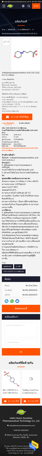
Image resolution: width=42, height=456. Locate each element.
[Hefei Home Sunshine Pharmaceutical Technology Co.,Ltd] (11, 6)
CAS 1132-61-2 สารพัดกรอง (14, 271)
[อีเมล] (17, 301)
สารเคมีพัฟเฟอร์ (23, 29)
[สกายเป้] (6, 301)
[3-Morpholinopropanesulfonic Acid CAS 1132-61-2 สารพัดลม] (25, 54)
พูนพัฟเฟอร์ (8, 266)
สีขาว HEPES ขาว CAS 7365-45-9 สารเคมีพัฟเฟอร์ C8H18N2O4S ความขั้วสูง (11, 391)
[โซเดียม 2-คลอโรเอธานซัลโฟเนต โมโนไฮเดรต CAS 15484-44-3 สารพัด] (30, 379)
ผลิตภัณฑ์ (11, 29)
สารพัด (18, 266)
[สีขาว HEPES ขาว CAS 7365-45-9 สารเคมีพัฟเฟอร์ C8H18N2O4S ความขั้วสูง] (11, 379)
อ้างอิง (36, 6)
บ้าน (3, 29)
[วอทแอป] (12, 301)
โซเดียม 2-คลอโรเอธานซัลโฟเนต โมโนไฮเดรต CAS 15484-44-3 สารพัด (30, 391)
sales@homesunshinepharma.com (17, 2)
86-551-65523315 (22, 430)
